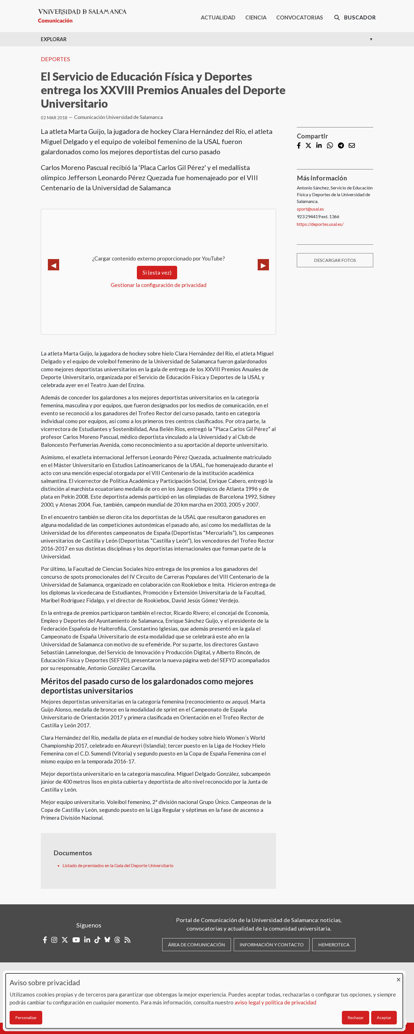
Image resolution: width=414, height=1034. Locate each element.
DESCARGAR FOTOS (335, 260)
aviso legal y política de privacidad (275, 1002)
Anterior (53, 264)
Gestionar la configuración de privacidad (158, 285)
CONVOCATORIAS (299, 17)
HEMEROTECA (334, 944)
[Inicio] (84, 16)
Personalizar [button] (26, 1017)
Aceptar (384, 1017)
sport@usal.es (310, 208)
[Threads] (117, 940)
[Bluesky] (107, 940)
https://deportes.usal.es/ (320, 224)
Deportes (55, 59)
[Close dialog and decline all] (398, 976)
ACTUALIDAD (218, 17)
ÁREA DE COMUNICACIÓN (196, 944)
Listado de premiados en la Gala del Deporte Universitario (118, 865)
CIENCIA (255, 17)
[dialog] (204, 1000)
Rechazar (356, 1017)
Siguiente (263, 264)
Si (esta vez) (157, 272)
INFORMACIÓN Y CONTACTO (272, 944)
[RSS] (127, 940)
